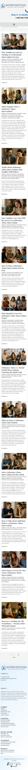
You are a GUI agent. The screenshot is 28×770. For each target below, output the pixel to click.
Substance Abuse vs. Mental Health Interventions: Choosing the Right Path (13, 369)
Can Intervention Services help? (8, 742)
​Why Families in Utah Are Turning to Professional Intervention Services (12, 54)
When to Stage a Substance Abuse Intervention (13, 421)
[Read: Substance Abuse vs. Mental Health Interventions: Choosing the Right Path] (14, 356)
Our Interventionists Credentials (8, 725)
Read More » (5, 82)
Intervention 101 (4, 733)
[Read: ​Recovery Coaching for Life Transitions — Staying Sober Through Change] (14, 610)
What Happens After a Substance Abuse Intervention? (11, 108)
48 (18, 654)
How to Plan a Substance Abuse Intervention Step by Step (13, 268)
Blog (2, 753)
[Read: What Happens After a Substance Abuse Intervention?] (14, 95)
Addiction (4, 59)
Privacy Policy (4, 713)
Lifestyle (23, 628)
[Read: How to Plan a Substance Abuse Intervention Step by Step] (14, 254)
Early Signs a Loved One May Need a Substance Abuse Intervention (14, 572)
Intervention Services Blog (14, 60)
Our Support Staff (5, 721)
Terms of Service (5, 715)
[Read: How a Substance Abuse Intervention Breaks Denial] (14, 461)
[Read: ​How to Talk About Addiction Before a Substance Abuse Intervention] (14, 510)
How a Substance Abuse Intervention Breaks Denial (13, 473)
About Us (3, 708)
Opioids (17, 62)
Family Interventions (6, 175)
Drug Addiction (15, 59)
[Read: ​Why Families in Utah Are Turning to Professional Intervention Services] (14, 41)
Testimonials (4, 710)
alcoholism (9, 59)
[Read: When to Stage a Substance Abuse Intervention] (14, 409)
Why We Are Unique (5, 711)
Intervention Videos (5, 735)
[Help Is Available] (26, 11)
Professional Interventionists (7, 723)
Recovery (22, 62)
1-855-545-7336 (22, 18)
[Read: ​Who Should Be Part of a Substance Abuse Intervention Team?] (14, 302)
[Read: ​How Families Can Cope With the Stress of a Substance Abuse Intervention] (14, 207)
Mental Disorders (20, 177)
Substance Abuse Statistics (14, 118)
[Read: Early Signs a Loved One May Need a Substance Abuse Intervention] (14, 559)
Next (15, 657)
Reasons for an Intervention (7, 752)
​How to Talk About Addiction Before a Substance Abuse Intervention (13, 523)
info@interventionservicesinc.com (9, 678)
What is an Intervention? (6, 737)
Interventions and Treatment (8, 62)
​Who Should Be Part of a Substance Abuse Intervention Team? (14, 315)
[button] (14, 24)
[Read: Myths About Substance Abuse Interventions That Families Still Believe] (14, 156)
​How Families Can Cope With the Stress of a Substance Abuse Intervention (13, 220)
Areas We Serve (4, 726)
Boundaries (19, 113)
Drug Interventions (5, 745)
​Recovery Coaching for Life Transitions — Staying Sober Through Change (13, 623)
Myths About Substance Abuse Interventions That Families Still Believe (12, 169)
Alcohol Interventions (11, 113)
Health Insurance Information (7, 750)
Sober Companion (10, 629)
